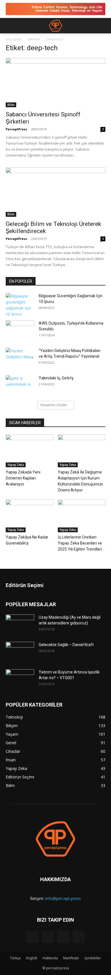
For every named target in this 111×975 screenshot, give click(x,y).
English (31, 958)
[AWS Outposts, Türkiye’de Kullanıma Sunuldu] (20, 330)
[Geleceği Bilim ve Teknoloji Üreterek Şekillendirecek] (55, 192)
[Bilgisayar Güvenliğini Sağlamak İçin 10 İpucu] (20, 305)
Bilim (11, 105)
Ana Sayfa (13, 39)
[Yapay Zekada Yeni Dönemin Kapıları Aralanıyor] (30, 450)
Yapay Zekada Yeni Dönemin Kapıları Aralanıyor (23, 478)
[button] (10, 25)
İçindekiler (93, 958)
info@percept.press (63, 898)
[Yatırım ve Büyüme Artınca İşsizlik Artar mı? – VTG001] (20, 679)
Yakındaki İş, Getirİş (56, 378)
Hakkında (50, 958)
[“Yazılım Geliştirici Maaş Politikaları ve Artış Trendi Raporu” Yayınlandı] (20, 358)
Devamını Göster (53, 404)
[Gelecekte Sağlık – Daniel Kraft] (20, 652)
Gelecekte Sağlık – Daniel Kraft (66, 644)
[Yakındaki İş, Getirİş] (20, 385)
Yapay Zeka (15, 465)
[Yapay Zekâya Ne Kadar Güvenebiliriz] (30, 515)
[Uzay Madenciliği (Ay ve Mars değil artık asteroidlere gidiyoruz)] (20, 624)
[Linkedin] (48, 937)
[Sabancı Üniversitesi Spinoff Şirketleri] (55, 82)
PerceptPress (16, 129)
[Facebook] (32, 937)
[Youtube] (78, 937)
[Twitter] (63, 937)
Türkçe (15, 958)
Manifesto (71, 958)
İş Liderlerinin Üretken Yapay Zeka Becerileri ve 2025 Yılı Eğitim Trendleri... (81, 543)
